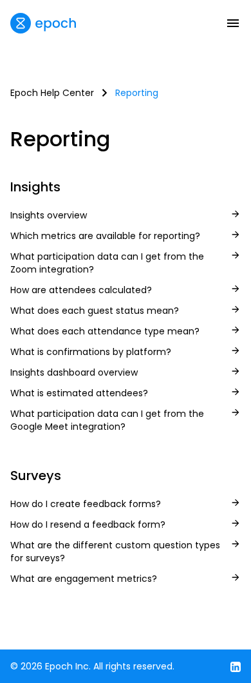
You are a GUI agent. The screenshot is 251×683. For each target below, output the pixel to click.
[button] (233, 23)
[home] (43, 23)
